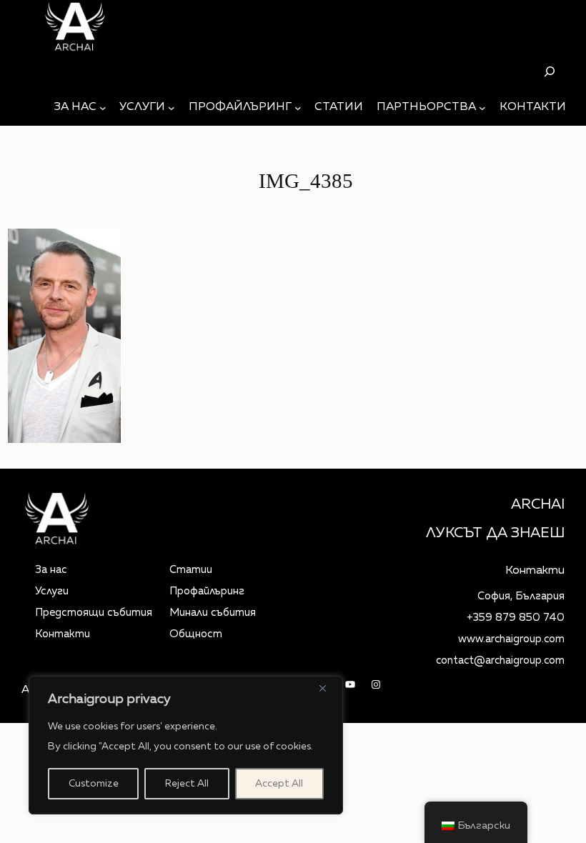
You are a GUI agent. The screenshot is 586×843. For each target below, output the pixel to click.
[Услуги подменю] (171, 107)
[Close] (328, 688)
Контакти (62, 634)
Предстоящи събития (93, 612)
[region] (186, 745)
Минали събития (212, 612)
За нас (51, 569)
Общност (195, 634)
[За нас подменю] (102, 107)
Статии (190, 569)
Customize (94, 784)
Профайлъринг (206, 591)
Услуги (52, 591)
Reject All (187, 784)
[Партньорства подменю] (482, 107)
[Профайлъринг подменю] (298, 107)
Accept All (279, 784)
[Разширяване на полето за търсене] (549, 71)
